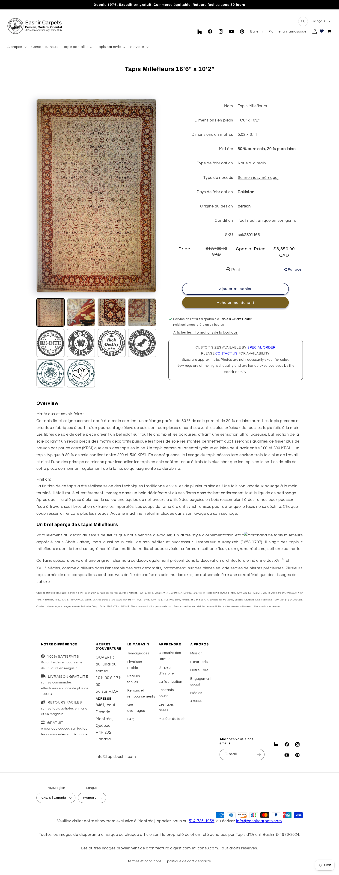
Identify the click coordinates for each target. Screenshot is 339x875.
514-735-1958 (201, 821)
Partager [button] (295, 269)
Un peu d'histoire (166, 670)
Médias (196, 693)
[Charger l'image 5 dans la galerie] (50, 343)
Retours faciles (133, 679)
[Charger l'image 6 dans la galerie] (81, 343)
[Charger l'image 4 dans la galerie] (142, 312)
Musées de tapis (172, 718)
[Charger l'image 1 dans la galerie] (50, 312)
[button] (303, 21)
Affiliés (196, 701)
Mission (196, 653)
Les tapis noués (166, 693)
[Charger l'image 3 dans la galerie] (112, 312)
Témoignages (138, 653)
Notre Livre (199, 670)
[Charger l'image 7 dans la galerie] (112, 343)
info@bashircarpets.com (259, 821)
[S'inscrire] (259, 754)
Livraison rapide (134, 664)
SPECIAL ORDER (261, 347)
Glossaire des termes (170, 656)
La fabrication (170, 681)
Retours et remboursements (141, 693)
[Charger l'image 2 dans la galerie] (81, 312)
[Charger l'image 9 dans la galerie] (50, 373)
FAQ (130, 719)
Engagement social (200, 681)
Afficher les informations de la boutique (205, 332)
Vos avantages (136, 707)
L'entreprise (200, 661)
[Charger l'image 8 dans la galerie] (142, 343)
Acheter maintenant (235, 302)
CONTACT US (226, 353)
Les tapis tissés (166, 707)
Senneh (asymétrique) (258, 178)
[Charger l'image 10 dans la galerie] (81, 373)
